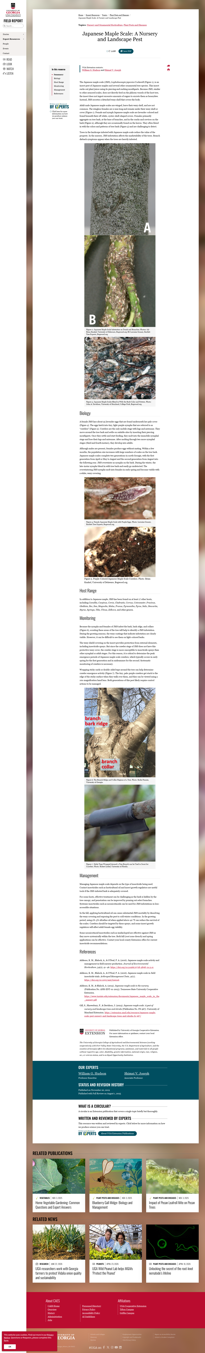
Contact (6, 53)
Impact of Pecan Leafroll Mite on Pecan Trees (172, 1204)
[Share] (168, 66)
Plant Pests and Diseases (119, 15)
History (51, 1313)
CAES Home (54, 1306)
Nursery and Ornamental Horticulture (105, 25)
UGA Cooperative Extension (133, 1306)
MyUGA (93, 1340)
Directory (93, 1337)
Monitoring (59, 86)
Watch (10, 69)
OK (10, 1347)
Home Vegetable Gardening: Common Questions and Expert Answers (57, 1204)
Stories (6, 34)
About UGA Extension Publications (117, 1133)
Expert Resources (11, 39)
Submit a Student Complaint (165, 1337)
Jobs (50, 1320)
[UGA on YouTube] (116, 1348)
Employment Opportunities (132, 1334)
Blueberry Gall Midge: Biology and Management (112, 1204)
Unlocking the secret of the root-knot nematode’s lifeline (171, 1270)
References (58, 93)
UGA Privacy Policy (129, 1340)
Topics (104, 15)
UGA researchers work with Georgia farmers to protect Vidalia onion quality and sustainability (58, 1273)
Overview (52, 1309)
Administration (55, 1316)
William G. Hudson (91, 70)
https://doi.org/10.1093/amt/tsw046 (101, 980)
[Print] (168, 70)
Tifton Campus (127, 1309)
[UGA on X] (108, 1348)
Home (80, 15)
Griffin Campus (127, 1313)
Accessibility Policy (91, 1313)
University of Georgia (64, 1337)
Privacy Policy (88, 1309)
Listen (10, 73)
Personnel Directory (91, 1306)
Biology (57, 78)
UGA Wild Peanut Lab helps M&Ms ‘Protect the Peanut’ (112, 1270)
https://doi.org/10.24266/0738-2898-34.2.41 (132, 967)
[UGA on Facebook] (104, 1348)
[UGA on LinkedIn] (120, 1348)
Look (9, 64)
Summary (58, 74)
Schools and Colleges (97, 1334)
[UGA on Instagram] (112, 1348)
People (6, 44)
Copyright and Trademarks (132, 1337)
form (6, 1340)
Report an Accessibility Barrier (165, 1334)
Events (6, 48)
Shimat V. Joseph (113, 70)
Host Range (59, 82)
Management (59, 90)
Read (9, 59)
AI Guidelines (88, 1316)
